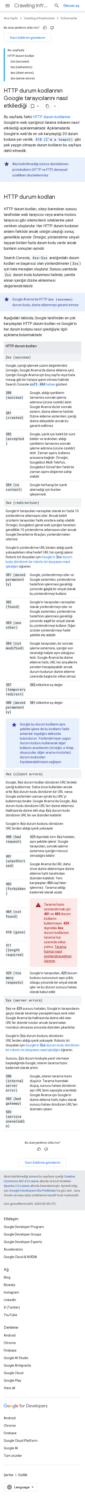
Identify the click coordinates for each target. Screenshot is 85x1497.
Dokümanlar (69, 18)
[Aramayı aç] (57, 5)
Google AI (11, 1448)
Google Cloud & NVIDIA (20, 1257)
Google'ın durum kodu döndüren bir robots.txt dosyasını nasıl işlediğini (39, 561)
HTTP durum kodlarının (51, 117)
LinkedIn (10, 1300)
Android (10, 1335)
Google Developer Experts (23, 1242)
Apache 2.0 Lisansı (17, 1186)
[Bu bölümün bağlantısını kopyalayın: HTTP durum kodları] (60, 197)
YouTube (10, 1315)
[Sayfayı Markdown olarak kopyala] (47, 106)
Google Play (12, 1380)
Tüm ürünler (13, 1456)
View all (9, 1388)
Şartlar (9, 1475)
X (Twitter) (12, 1307)
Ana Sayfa (11, 18)
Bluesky (9, 1285)
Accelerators (13, 1249)
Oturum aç (71, 6)
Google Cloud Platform (21, 1440)
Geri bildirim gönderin (27, 37)
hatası (42, 384)
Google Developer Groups (22, 1234)
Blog (7, 1277)
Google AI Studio (16, 1358)
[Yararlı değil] (51, 27)
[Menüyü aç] (7, 5)
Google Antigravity (17, 1365)
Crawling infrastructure (32, 5)
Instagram (11, 1292)
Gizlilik (22, 1475)
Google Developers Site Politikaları (32, 1190)
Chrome (10, 1343)
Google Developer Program (24, 1227)
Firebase (10, 1350)
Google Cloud (13, 1373)
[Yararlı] (44, 27)
